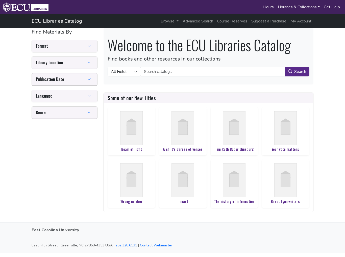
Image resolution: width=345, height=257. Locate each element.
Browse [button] (168, 21)
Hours (268, 7)
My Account (300, 21)
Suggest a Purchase (268, 21)
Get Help (332, 7)
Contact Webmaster (156, 245)
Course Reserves (232, 21)
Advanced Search (198, 21)
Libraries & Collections (297, 7)
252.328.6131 (126, 245)
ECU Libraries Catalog (57, 21)
